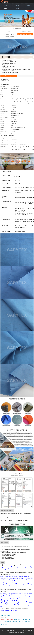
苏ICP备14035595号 (20, 632)
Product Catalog (9, 36)
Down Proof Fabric (25, 31)
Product (17, 5)
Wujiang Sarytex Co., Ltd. (20, 631)
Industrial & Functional (25, 34)
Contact (17, 8)
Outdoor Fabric (9, 34)
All (9, 31)
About (28, 5)
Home (5, 5)
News (5, 8)
